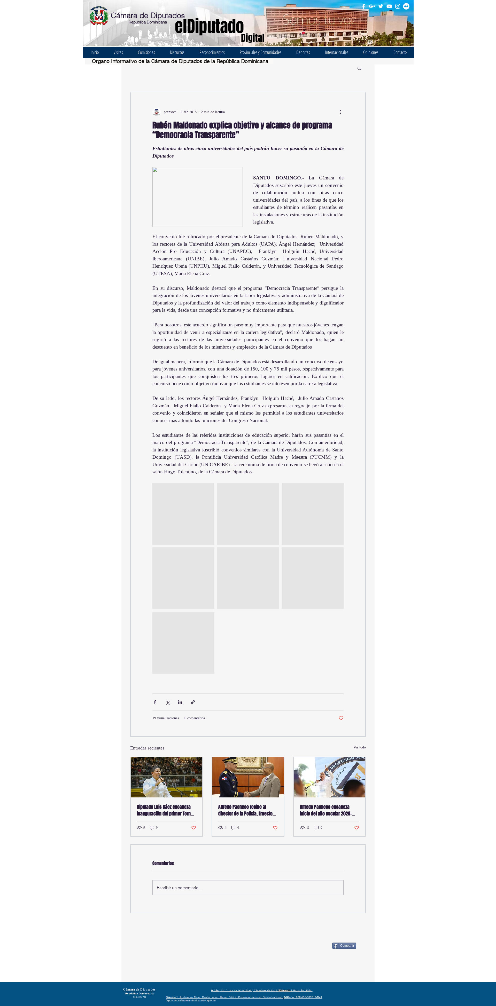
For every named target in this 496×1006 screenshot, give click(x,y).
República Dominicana (148, 22)
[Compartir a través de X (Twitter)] (167, 702)
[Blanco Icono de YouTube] (389, 6)
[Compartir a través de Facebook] (154, 702)
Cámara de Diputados (148, 15)
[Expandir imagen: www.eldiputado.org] (183, 514)
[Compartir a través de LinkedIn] (180, 702)
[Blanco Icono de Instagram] (397, 6)
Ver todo (359, 747)
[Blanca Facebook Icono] (363, 6)
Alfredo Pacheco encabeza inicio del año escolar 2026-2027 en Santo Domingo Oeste (327, 810)
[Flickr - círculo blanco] (406, 6)
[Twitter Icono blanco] (380, 6)
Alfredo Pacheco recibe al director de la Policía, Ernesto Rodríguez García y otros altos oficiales (246, 810)
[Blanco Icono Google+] (372, 6)
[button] (359, 68)
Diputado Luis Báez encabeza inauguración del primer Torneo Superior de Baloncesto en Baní (166, 810)
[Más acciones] (340, 112)
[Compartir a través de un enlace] (192, 702)
